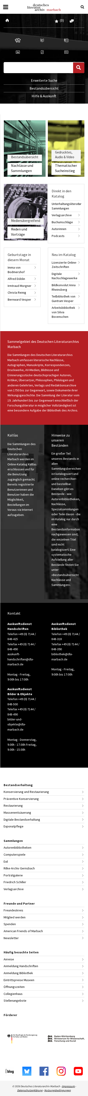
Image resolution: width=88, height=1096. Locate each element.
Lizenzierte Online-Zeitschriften (64, 264)
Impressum (68, 1086)
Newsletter (11, 938)
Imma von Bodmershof (16, 269)
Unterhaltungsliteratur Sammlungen (66, 206)
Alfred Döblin (16, 279)
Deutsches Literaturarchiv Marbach (44, 7)
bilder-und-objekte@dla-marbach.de (16, 724)
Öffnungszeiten (14, 987)
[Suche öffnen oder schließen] (82, 7)
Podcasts (58, 236)
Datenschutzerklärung (30, 1090)
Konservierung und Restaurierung (26, 792)
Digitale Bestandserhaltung (22, 819)
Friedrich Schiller (15, 882)
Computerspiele (14, 854)
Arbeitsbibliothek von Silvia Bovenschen (63, 312)
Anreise (9, 959)
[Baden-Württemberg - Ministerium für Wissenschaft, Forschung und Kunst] (66, 1039)
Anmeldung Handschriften (21, 966)
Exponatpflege (13, 826)
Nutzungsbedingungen (57, 1090)
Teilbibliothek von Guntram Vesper (63, 298)
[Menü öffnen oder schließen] (5, 7)
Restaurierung (13, 805)
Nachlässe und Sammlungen (22, 168)
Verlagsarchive (62, 215)
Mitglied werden (14, 917)
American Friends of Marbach (23, 931)
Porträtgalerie (13, 875)
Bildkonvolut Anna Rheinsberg (64, 287)
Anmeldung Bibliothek (18, 973)
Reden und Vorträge (19, 231)
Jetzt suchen (78, 67)
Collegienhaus (13, 994)
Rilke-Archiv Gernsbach (19, 868)
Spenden (10, 924)
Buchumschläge (62, 222)
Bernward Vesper (19, 299)
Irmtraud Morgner (19, 286)
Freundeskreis (13, 910)
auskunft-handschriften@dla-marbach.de (20, 659)
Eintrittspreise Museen (19, 980)
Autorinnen (59, 229)
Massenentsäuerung (17, 812)
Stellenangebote (15, 1000)
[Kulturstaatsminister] (22, 1039)
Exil (6, 861)
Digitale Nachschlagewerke (64, 276)
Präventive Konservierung (21, 799)
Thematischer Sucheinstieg (66, 168)
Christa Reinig (17, 292)
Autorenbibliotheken (17, 847)
